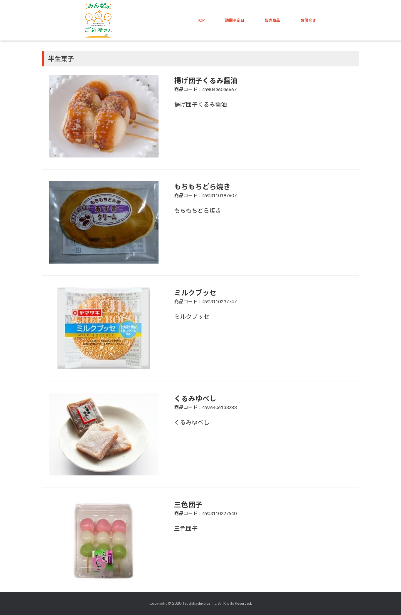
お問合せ (308, 20)
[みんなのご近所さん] (98, 20)
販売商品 (272, 20)
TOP (201, 20)
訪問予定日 (234, 20)
